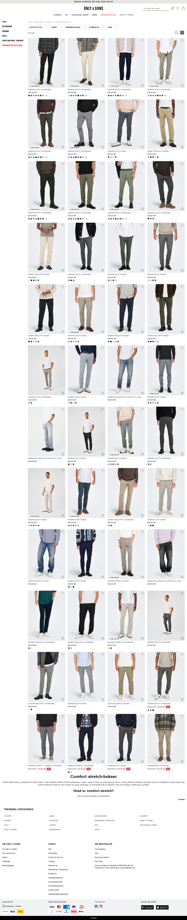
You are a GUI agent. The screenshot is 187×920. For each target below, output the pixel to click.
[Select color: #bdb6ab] (113, 157)
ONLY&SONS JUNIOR (148, 825)
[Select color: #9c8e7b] (148, 157)
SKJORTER (53, 820)
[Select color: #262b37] (29, 648)
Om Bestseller (103, 844)
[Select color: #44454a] (71, 341)
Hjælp (52, 844)
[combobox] (38, 27)
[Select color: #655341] (153, 218)
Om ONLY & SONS (11, 844)
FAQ (50, 849)
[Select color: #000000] (29, 95)
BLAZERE (143, 816)
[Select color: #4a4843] (31, 95)
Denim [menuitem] (94, 15)
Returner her (53, 865)
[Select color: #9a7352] (29, 403)
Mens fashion (39, 22)
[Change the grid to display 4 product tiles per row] (182, 33)
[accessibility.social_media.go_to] (96, 907)
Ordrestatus (52, 853)
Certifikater (6, 861)
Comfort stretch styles (62, 22)
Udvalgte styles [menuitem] (108, 15)
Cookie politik (53, 890)
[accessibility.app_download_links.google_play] (148, 908)
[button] (46, 63)
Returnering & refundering (58, 869)
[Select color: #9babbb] (111, 157)
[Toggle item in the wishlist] (62, 41)
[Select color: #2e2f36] (109, 157)
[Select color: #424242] (29, 218)
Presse (4, 857)
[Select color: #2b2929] (111, 525)
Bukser (49, 22)
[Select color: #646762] (36, 95)
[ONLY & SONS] (93, 9)
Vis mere (181, 799)
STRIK (97, 829)
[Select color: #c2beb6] (69, 95)
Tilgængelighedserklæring (58, 894)
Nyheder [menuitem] (57, 15)
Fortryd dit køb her (55, 857)
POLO (6, 825)
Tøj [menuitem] (66, 15)
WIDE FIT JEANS (146, 820)
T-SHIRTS (7, 816)
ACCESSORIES (101, 816)
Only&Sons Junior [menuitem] (79, 15)
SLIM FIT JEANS (10, 829)
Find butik (98, 861)
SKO (96, 825)
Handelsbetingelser (55, 878)
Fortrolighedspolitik (55, 886)
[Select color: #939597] (76, 341)
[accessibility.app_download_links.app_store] (163, 908)
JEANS (51, 816)
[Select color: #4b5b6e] (78, 341)
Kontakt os (52, 873)
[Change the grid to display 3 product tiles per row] (176, 33)
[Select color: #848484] (34, 95)
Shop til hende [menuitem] (126, 15)
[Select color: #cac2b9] (155, 157)
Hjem (30, 22)
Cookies (93, 918)
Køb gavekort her (8, 853)
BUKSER (7, 820)
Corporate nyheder (102, 857)
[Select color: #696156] (38, 95)
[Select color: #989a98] (73, 341)
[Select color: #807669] (69, 341)
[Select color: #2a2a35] (41, 95)
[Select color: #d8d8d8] (31, 648)
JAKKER (52, 825)
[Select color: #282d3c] (73, 464)
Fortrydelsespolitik (55, 882)
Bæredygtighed (8, 865)
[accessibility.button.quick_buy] (63, 86)
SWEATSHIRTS (55, 829)
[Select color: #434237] (116, 157)
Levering (51, 861)
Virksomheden (100, 849)
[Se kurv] (183, 8)
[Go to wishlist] (177, 9)
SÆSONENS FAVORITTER (105, 820)
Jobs (96, 853)
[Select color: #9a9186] (43, 95)
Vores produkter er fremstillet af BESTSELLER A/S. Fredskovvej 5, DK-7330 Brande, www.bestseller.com (115, 866)
